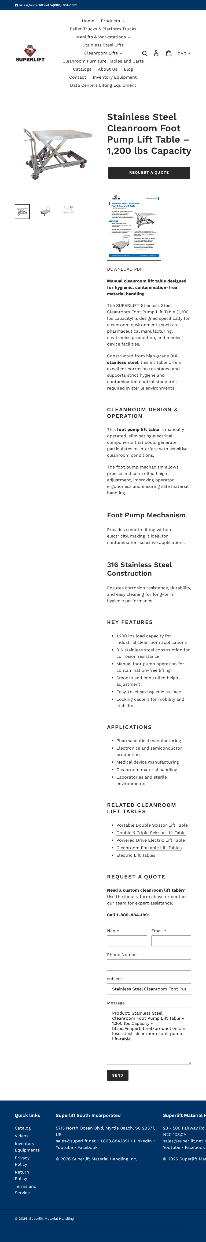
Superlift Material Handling (51, 1218)
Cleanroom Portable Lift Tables (149, 847)
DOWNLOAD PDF (125, 269)
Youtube (65, 1147)
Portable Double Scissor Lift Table (152, 825)
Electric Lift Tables (135, 855)
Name (113, 930)
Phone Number (122, 954)
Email (158, 930)
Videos (21, 1135)
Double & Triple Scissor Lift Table (151, 832)
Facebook (88, 1147)
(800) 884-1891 (65, 5)
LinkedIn (143, 1140)
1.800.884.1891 (114, 1140)
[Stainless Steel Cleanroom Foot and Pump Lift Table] (134, 258)
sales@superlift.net (33, 5)
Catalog (23, 1128)
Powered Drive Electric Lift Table (150, 840)
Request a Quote (149, 172)
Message (116, 1002)
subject (114, 978)
